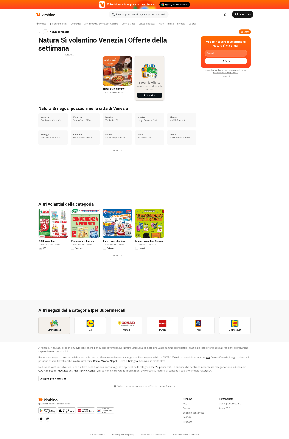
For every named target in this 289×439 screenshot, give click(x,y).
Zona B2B (224, 408)
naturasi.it (205, 370)
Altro (161, 23)
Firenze (123, 361)
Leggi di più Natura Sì (53, 378)
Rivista (170, 23)
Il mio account (244, 14)
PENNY (83, 370)
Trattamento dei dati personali (186, 434)
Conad (91, 370)
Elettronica (76, 23)
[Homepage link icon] (115, 386)
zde (208, 357)
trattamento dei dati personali (225, 72)
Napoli (113, 361)
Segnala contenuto (193, 412)
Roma (96, 361)
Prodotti (181, 23)
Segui (246, 32)
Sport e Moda (128, 23)
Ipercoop (51, 370)
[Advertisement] (69, 77)
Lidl (99, 370)
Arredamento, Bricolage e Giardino (101, 23)
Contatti (187, 408)
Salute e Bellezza (147, 23)
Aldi (76, 370)
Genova (143, 361)
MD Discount (65, 370)
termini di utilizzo (236, 70)
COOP (41, 370)
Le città (192, 23)
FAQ (185, 403)
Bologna (133, 361)
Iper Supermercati (58, 23)
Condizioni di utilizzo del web (153, 434)
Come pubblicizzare (230, 403)
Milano (105, 361)
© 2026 (97, 434)
